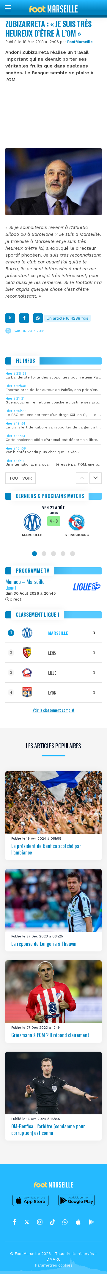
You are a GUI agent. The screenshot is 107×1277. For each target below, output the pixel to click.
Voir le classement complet (54, 710)
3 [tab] (53, 553)
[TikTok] (52, 1222)
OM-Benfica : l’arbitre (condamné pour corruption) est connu (48, 1129)
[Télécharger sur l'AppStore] (30, 1205)
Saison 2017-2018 (29, 331)
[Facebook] (24, 318)
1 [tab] (34, 553)
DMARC (53, 1259)
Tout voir (20, 478)
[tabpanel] (53, 525)
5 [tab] (72, 553)
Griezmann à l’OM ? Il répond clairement (50, 1035)
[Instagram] (40, 1222)
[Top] (91, 1264)
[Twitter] (10, 318)
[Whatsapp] (38, 318)
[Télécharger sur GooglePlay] (76, 1205)
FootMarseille (80, 42)
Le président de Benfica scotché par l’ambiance (46, 849)
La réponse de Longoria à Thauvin (43, 943)
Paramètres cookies (54, 1265)
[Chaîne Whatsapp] (65, 1222)
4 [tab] (63, 553)
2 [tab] (44, 553)
